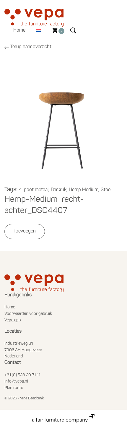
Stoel (106, 190)
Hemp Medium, (84, 190)
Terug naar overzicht (30, 47)
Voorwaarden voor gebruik (28, 314)
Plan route (13, 388)
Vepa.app (12, 320)
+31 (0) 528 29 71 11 (22, 375)
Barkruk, (59, 190)
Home (19, 30)
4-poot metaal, (34, 190)
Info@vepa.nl (16, 381)
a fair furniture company (60, 420)
